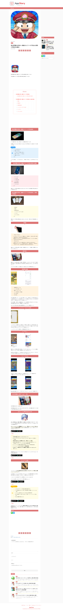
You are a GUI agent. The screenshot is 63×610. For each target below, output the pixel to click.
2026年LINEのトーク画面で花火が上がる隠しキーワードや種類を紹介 (50, 42)
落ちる (18, 537)
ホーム (30, 605)
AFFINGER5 (39, 608)
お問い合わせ (12, 8)
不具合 (14, 537)
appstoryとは (33, 605)
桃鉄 (16, 537)
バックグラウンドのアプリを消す (21, 107)
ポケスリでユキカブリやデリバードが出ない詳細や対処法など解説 (26, 595)
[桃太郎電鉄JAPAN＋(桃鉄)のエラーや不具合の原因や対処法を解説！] (26, 50)
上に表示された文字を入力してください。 (17, 565)
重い (19, 537)
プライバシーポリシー (38, 605)
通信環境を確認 (19, 105)
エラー (12, 537)
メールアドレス (13, 556)
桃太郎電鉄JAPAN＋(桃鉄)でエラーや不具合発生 (22, 94)
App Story (31, 607)
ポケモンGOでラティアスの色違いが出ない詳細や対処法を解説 (25, 583)
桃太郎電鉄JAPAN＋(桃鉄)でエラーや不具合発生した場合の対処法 (25, 99)
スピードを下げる (19, 111)
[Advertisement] (24, 58)
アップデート (18, 109)
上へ (27, 605)
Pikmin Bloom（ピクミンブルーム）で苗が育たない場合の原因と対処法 (27, 577)
